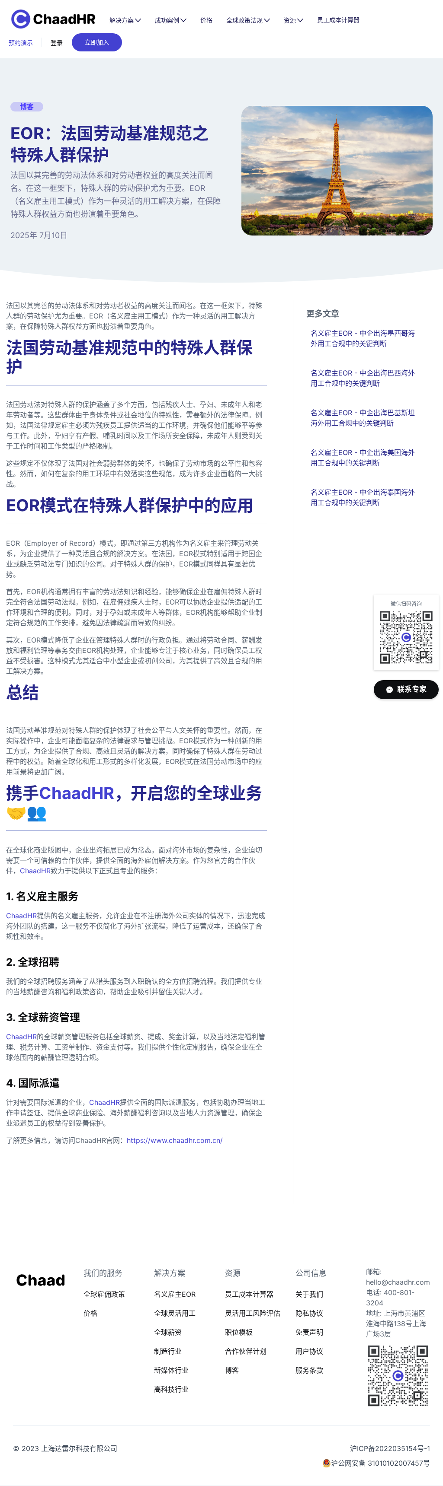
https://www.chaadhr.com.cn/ (175, 1140)
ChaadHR (35, 870)
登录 (57, 42)
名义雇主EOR (175, 1294)
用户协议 (309, 1351)
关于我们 (309, 1294)
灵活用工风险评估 (252, 1313)
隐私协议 (309, 1313)
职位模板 (239, 1332)
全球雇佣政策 (104, 1294)
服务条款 (309, 1370)
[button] (125, 20)
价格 (206, 19)
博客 (232, 1370)
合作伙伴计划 (245, 1351)
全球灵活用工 (175, 1313)
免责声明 (309, 1332)
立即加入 (97, 42)
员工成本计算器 (338, 19)
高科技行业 (171, 1389)
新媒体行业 (171, 1370)
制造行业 (168, 1351)
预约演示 (21, 42)
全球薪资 (168, 1332)
